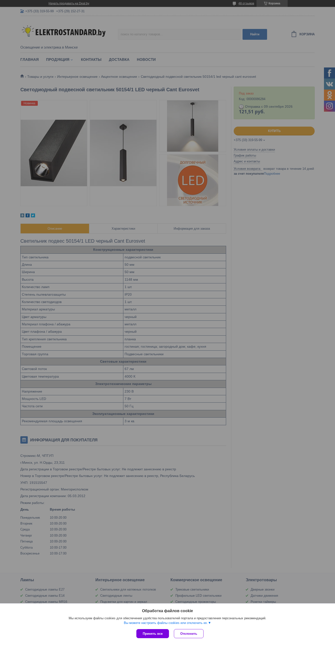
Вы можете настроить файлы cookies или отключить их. (166, 623)
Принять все (153, 633)
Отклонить (188, 633)
